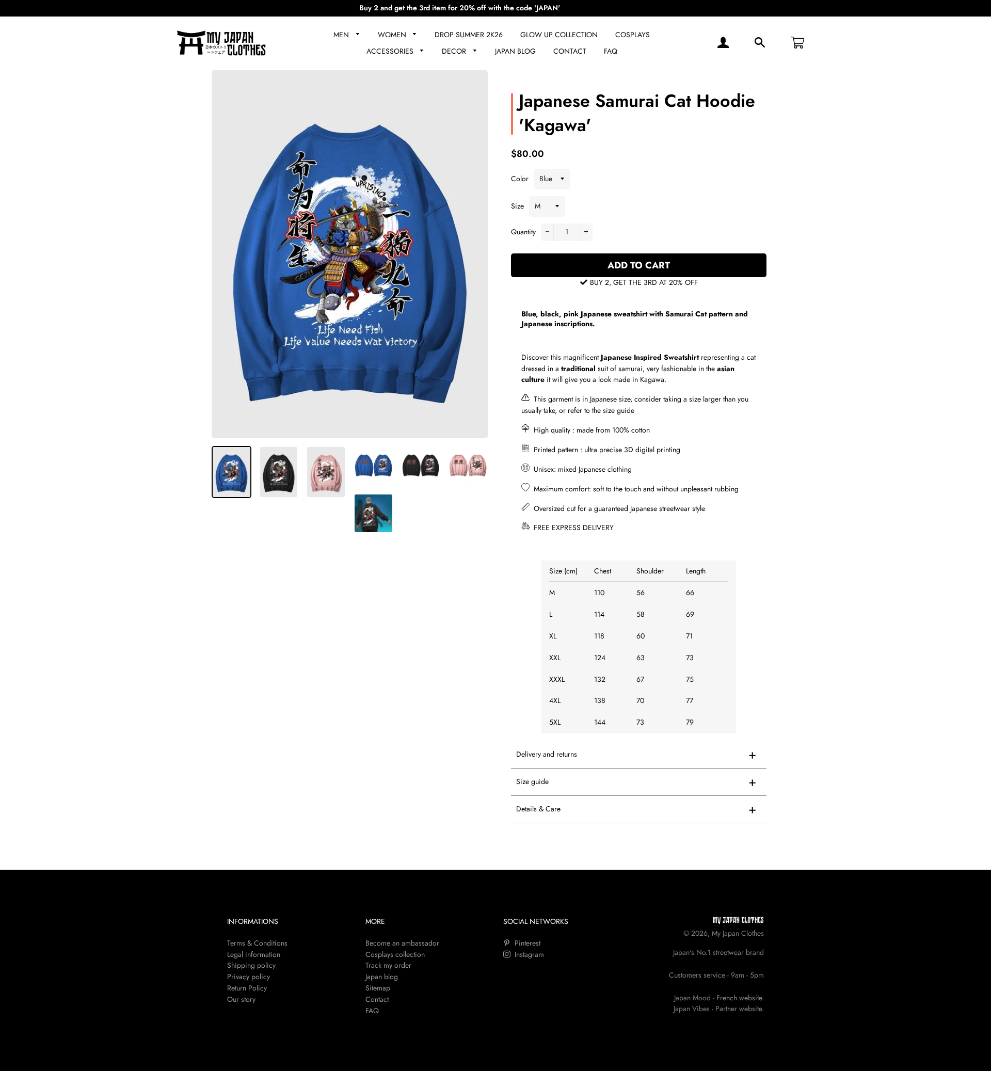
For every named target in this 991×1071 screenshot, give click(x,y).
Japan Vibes (692, 1008)
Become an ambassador (402, 943)
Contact (377, 999)
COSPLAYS (632, 34)
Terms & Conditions (257, 943)
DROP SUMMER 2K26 (469, 34)
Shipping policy (251, 965)
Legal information (253, 954)
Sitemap (377, 988)
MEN (342, 34)
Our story (241, 999)
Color (520, 178)
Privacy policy (248, 976)
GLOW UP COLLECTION (559, 34)
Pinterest (526, 943)
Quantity (523, 232)
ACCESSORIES (390, 51)
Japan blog (381, 976)
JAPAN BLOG (515, 51)
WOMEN (393, 34)
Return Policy (247, 988)
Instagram (528, 954)
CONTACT (569, 51)
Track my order (388, 965)
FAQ (610, 51)
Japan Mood (692, 998)
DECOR (455, 51)
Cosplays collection (395, 954)
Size (517, 206)
